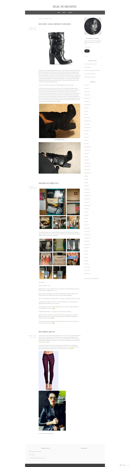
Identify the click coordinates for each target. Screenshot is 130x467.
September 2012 (87, 244)
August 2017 (86, 107)
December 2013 (87, 195)
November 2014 (87, 166)
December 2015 (87, 147)
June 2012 (86, 254)
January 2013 (86, 231)
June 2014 (86, 179)
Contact (70, 12)
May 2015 (86, 156)
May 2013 (86, 218)
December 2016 (87, 120)
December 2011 (87, 273)
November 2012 (87, 238)
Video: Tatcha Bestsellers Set (89, 73)
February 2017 (87, 117)
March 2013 (86, 225)
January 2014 (86, 192)
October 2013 (87, 202)
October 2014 (87, 169)
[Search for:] (92, 56)
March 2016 (86, 143)
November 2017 (87, 98)
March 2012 (86, 263)
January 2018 (86, 91)
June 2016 (86, 137)
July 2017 (86, 111)
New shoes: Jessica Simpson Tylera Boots (55, 24)
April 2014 (86, 182)
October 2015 (87, 150)
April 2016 (86, 140)
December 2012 (87, 234)
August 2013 (86, 208)
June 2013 (86, 215)
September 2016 (87, 127)
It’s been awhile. (87, 67)
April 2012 (86, 260)
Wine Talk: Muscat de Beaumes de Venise (92, 70)
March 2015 (86, 159)
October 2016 (87, 124)
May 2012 (86, 257)
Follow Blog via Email (92, 38)
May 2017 (86, 114)
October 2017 (87, 101)
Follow (87, 51)
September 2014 (87, 172)
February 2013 (87, 228)
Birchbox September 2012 (48, 183)
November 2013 (87, 198)
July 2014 (86, 176)
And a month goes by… (47, 331)
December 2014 (87, 163)
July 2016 (86, 134)
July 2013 (86, 211)
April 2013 (86, 221)
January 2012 (86, 270)
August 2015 (86, 153)
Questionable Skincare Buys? (89, 77)
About (64, 12)
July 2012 (86, 251)
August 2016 (86, 130)
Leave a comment (33, 29)
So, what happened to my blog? (90, 64)
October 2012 (87, 241)
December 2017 (87, 94)
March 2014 (86, 185)
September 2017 (87, 104)
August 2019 (86, 88)
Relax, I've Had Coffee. (65, 6)
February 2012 (87, 267)
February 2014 (87, 189)
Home (59, 12)
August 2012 (86, 247)
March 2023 (86, 85)
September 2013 (87, 205)
